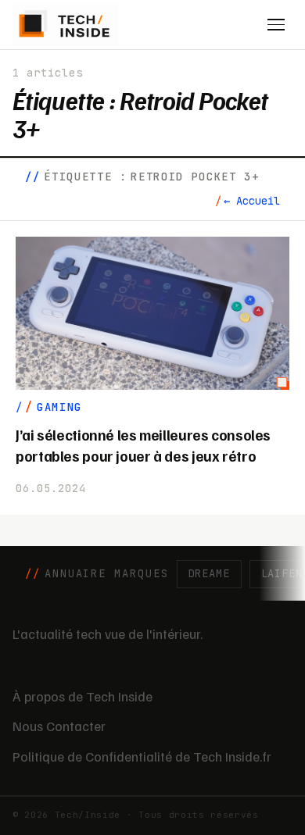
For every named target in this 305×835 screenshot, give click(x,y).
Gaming (59, 407)
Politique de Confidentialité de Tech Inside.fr (142, 756)
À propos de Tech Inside (82, 696)
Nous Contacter (59, 725)
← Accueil (252, 201)
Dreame (209, 573)
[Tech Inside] (65, 25)
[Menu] (276, 25)
